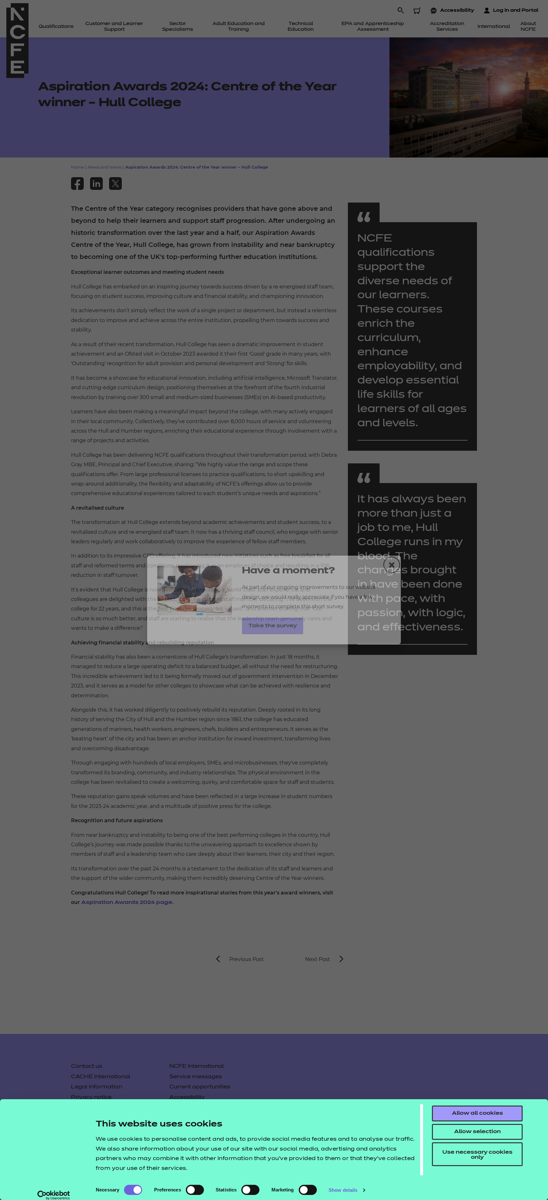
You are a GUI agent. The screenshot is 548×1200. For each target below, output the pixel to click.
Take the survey (272, 626)
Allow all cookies (477, 1113)
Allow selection (477, 1131)
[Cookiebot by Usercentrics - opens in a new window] (54, 1195)
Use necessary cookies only (477, 1155)
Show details (343, 1190)
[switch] (195, 1190)
